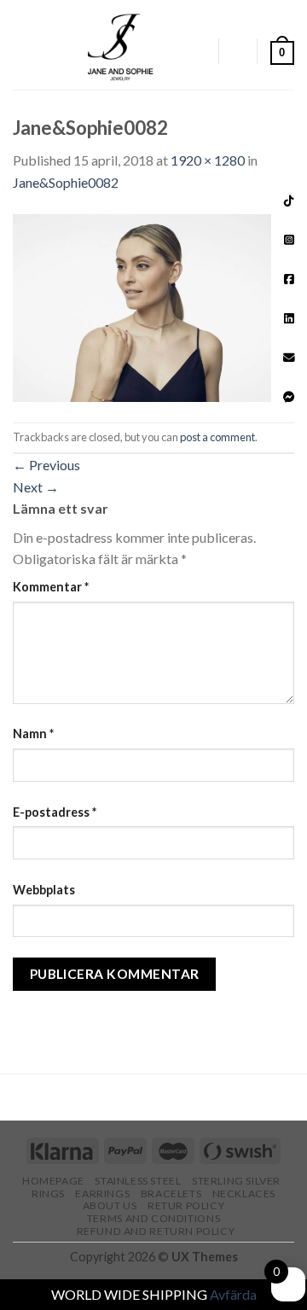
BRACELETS (171, 1193)
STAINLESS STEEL (138, 1180)
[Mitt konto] (197, 51)
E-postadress (54, 812)
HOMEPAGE (53, 1180)
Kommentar (51, 586)
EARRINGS (102, 1193)
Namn (33, 733)
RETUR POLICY (186, 1205)
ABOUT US (110, 1205)
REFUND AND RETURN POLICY (156, 1231)
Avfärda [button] (233, 1294)
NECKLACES (244, 1193)
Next (36, 487)
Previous (46, 465)
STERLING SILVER (236, 1180)
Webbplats (44, 889)
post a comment (217, 437)
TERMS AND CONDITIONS (153, 1218)
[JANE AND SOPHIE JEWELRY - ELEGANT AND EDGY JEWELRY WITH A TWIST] (121, 45)
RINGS (48, 1193)
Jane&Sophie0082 (66, 182)
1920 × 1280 (208, 160)
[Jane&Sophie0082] (153, 306)
